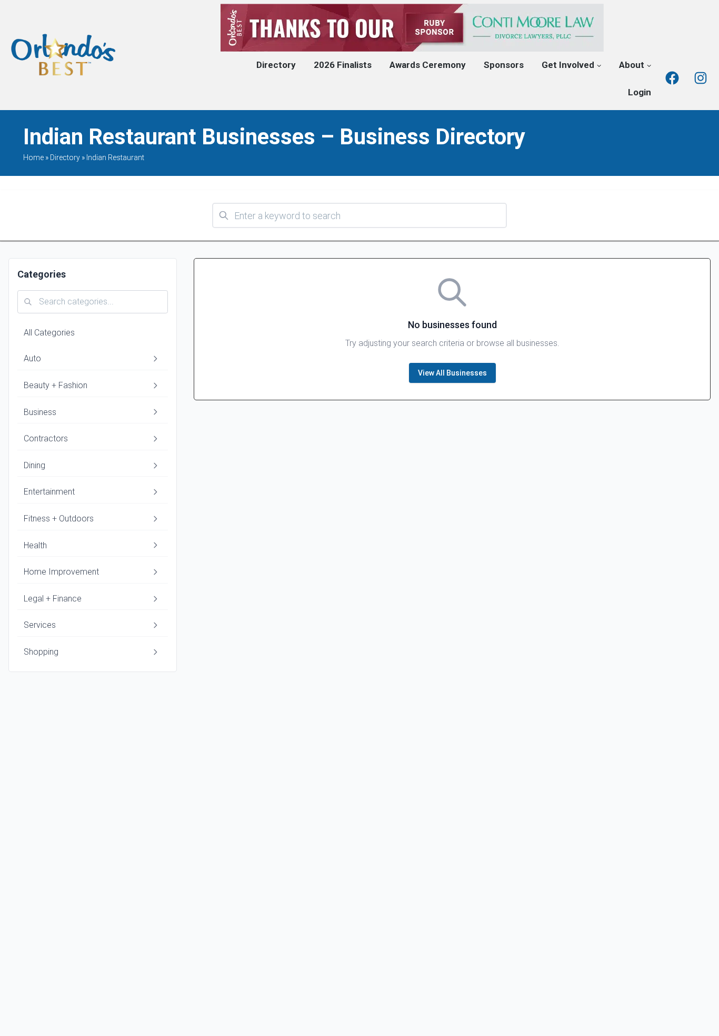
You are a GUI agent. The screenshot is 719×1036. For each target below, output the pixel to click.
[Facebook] (672, 78)
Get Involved (568, 65)
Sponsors (504, 65)
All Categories (49, 333)
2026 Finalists (343, 65)
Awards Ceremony (428, 65)
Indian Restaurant (115, 157)
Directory (276, 65)
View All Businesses (452, 373)
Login (639, 92)
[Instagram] (700, 78)
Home (33, 157)
